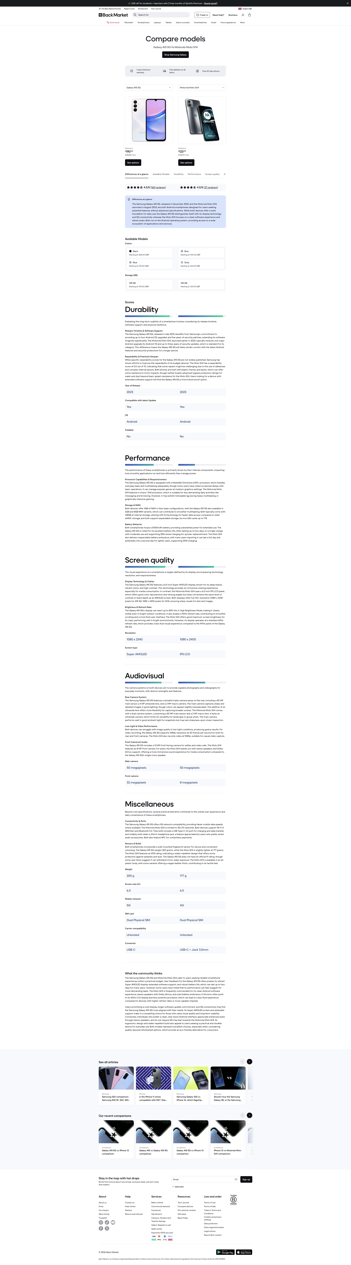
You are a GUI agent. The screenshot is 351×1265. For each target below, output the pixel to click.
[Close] (348, 3)
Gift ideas (182, 1214)
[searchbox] (163, 15)
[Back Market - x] (107, 1228)
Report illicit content (212, 1235)
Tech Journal (183, 1202)
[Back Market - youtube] (113, 1222)
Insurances (156, 1210)
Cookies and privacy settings (212, 1218)
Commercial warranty (160, 1206)
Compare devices (185, 1206)
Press (101, 1206)
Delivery (128, 1210)
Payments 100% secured (162, 1232)
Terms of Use (210, 1202)
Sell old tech (156, 1214)
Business (233, 15)
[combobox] (149, 87)
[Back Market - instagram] (101, 1222)
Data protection (211, 1223)
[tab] (136, 174)
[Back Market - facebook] (101, 1228)
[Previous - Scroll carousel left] (242, 1061)
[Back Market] (113, 15)
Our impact (104, 1210)
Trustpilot (103, 1218)
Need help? (218, 15)
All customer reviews (187, 1210)
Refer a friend (157, 1202)
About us (103, 1202)
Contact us (130, 1202)
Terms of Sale (210, 1206)
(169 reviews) (158, 187)
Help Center (130, 1206)
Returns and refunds (134, 1214)
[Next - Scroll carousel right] (249, 1061)
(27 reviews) (211, 187)
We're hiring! (104, 1214)
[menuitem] (143, 22)
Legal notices (210, 1231)
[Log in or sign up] (243, 15)
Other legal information (214, 1227)
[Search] (135, 15)
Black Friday (183, 1218)
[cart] (249, 15)
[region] (175, 1086)
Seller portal (156, 1229)
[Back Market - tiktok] (107, 1222)
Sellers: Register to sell (161, 1225)
